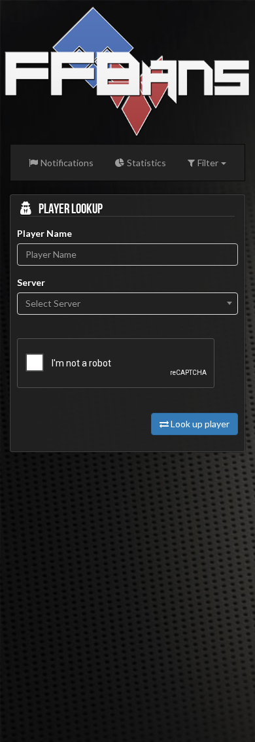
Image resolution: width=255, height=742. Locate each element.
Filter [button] (207, 162)
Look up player (200, 423)
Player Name (44, 233)
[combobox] (127, 303)
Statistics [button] (146, 162)
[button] (127, 68)
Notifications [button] (67, 162)
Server (31, 282)
